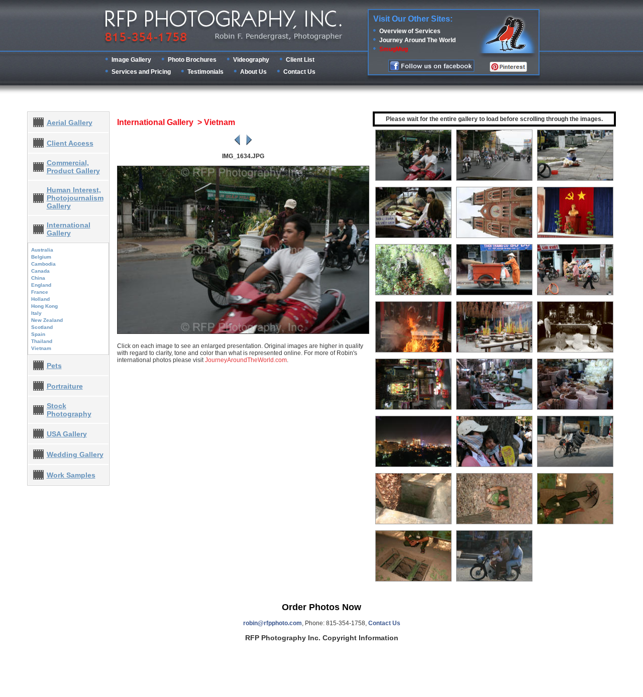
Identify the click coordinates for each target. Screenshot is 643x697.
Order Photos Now (321, 607)
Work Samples (71, 475)
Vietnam (41, 348)
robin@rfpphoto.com (272, 623)
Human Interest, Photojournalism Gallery (75, 198)
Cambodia (43, 264)
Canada (40, 271)
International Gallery (68, 229)
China (38, 278)
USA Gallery (67, 434)
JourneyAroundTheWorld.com (246, 360)
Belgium (41, 257)
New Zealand (47, 320)
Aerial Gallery (69, 123)
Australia (42, 250)
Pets (54, 366)
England (41, 285)
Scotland (42, 327)
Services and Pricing (141, 71)
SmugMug (393, 49)
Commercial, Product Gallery (73, 167)
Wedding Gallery (75, 454)
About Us (253, 71)
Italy (36, 313)
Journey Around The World (417, 40)
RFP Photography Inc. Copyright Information (321, 638)
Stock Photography (69, 410)
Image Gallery (131, 59)
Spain (38, 334)
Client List (300, 59)
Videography (251, 59)
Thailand (41, 341)
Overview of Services (410, 31)
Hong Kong (44, 306)
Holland (40, 299)
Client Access (70, 143)
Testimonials (205, 71)
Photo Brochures (192, 59)
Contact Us (299, 71)
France (39, 292)
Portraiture (65, 386)
